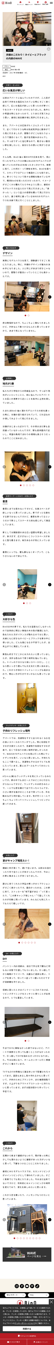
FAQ (32, 1295)
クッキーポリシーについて (25, 1323)
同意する (27, 1328)
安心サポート (12, 1295)
